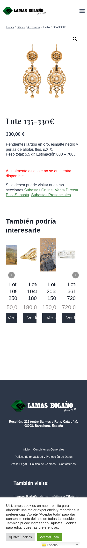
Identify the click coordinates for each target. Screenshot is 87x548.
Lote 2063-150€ (53, 291)
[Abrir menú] (82, 11)
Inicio (26, 449)
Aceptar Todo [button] (49, 537)
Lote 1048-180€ (33, 291)
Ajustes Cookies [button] (20, 537)
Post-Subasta (17, 195)
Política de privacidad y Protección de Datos (43, 456)
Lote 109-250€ (14, 291)
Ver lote (15, 317)
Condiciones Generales (48, 449)
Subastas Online (38, 190)
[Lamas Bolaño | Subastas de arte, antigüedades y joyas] (24, 11)
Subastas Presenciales (51, 195)
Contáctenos (67, 464)
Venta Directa (66, 190)
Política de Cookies (43, 464)
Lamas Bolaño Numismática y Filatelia (47, 497)
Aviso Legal (19, 464)
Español (52, 545)
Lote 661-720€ (73, 291)
